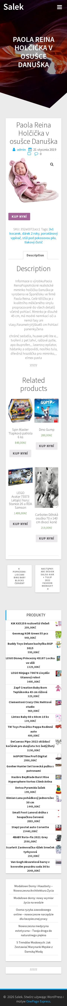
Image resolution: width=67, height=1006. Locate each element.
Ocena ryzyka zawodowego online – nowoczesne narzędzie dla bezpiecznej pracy (34, 914)
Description (35, 255)
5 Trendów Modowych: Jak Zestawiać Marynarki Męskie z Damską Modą (34, 947)
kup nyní (19, 216)
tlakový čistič (33, 242)
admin (21, 149)
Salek (13, 6)
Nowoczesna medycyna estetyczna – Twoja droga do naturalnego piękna (33, 930)
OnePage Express (38, 1001)
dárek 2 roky (30, 233)
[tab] (35, 255)
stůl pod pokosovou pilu (39, 238)
